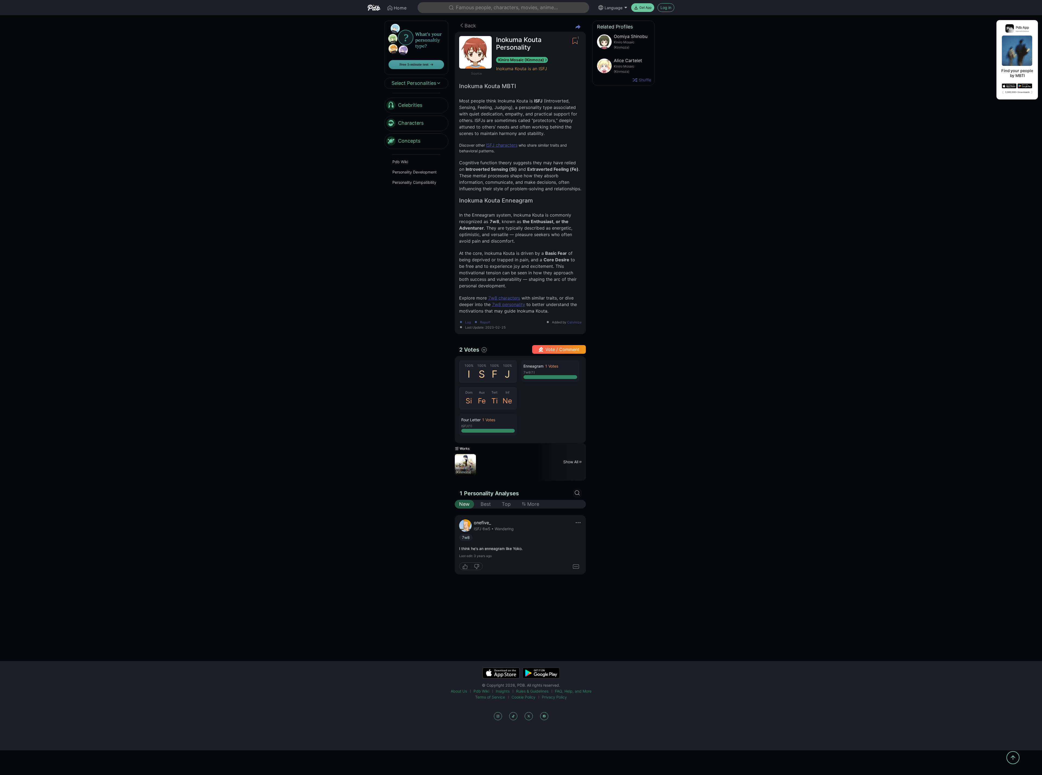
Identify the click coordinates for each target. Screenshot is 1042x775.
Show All (570, 461)
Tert (494, 392)
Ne (507, 401)
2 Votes (469, 349)
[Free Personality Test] (416, 47)
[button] (488, 425)
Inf (507, 392)
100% (469, 366)
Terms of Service (490, 697)
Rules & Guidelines (532, 691)
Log (468, 322)
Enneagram (533, 366)
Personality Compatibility (414, 182)
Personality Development (414, 172)
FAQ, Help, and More (573, 691)
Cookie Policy (523, 697)
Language (613, 7)
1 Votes (488, 419)
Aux (482, 392)
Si (469, 401)
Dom (468, 392)
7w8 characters (504, 298)
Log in (665, 7)
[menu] (416, 123)
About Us (459, 691)
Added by (567, 322)
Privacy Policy (554, 697)
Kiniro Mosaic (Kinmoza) (521, 59)
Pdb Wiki (400, 161)
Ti (494, 401)
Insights (503, 691)
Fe (482, 401)
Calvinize (574, 322)
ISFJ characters (501, 145)
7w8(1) (529, 372)
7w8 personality (508, 304)
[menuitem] (416, 105)
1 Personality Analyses (489, 493)
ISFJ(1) (466, 426)
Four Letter (471, 419)
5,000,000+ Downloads (1017, 92)
